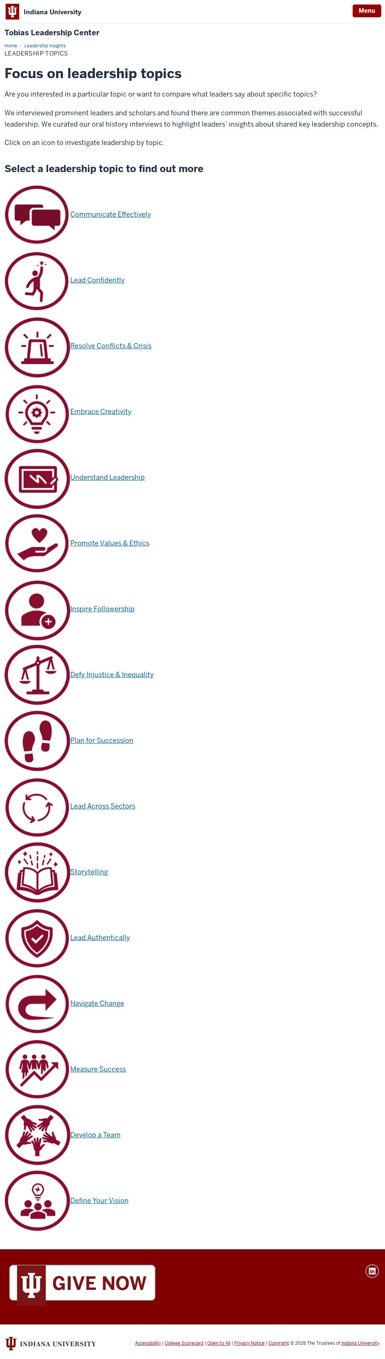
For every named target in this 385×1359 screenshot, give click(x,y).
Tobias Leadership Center (52, 33)
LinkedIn (372, 1271)
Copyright (278, 1343)
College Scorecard (184, 1343)
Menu (367, 11)
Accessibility (148, 1343)
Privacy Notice (249, 1343)
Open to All (218, 1343)
